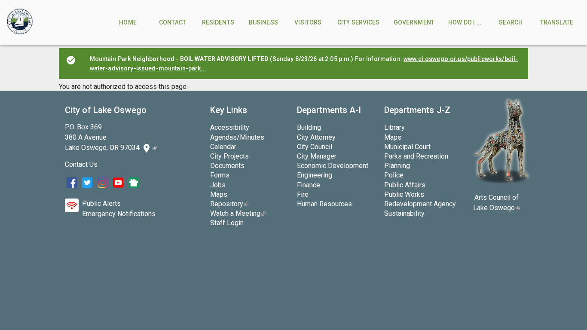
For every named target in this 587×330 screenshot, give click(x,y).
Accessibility (229, 127)
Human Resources (324, 204)
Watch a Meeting (238, 213)
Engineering (314, 175)
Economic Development (332, 166)
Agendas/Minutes (237, 137)
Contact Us (81, 164)
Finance (308, 185)
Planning (397, 166)
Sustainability (404, 213)
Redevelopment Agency (420, 204)
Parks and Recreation (416, 156)
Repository (229, 204)
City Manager (316, 156)
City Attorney (316, 137)
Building (309, 127)
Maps (218, 194)
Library (394, 127)
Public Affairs (404, 185)
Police (394, 175)
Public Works (404, 194)
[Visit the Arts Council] (501, 181)
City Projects (229, 156)
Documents (227, 166)
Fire (303, 194)
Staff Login (227, 223)
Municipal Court (407, 147)
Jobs (218, 185)
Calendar (223, 147)
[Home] (19, 22)
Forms (219, 175)
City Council (314, 147)
